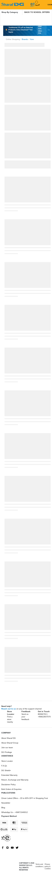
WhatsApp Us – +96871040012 (14, 812)
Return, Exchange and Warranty (14, 780)
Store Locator (7, 761)
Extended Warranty (9, 775)
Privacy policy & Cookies (48, 866)
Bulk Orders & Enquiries (11, 789)
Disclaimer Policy (8, 784)
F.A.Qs (4, 766)
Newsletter (5, 803)
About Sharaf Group (9, 743)
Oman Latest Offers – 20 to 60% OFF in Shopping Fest (24, 798)
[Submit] (31, 4)
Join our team (7, 747)
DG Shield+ (6, 770)
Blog (3, 807)
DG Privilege (6, 752)
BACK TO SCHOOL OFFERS (37, 12)
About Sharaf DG (8, 738)
